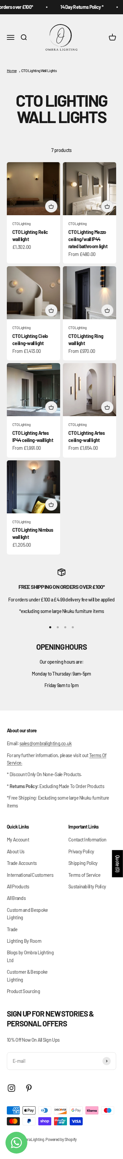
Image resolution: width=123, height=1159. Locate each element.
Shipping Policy (83, 863)
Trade (12, 929)
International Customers (30, 875)
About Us (15, 851)
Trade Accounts (22, 863)
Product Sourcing (23, 991)
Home (11, 70)
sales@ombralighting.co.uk (45, 743)
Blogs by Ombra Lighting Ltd (30, 956)
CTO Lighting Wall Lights (39, 70)
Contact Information (87, 839)
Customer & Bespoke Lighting (27, 975)
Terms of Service (84, 875)
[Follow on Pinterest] (28, 1088)
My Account (18, 839)
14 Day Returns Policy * (79, 7)
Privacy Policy (81, 851)
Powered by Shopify (61, 1139)
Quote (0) (118, 863)
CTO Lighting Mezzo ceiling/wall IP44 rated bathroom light (87, 239)
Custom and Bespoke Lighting (27, 913)
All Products (18, 886)
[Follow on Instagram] (11, 1088)
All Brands (16, 898)
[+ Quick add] (51, 206)
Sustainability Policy (87, 886)
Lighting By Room (24, 941)
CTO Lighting (21, 223)
